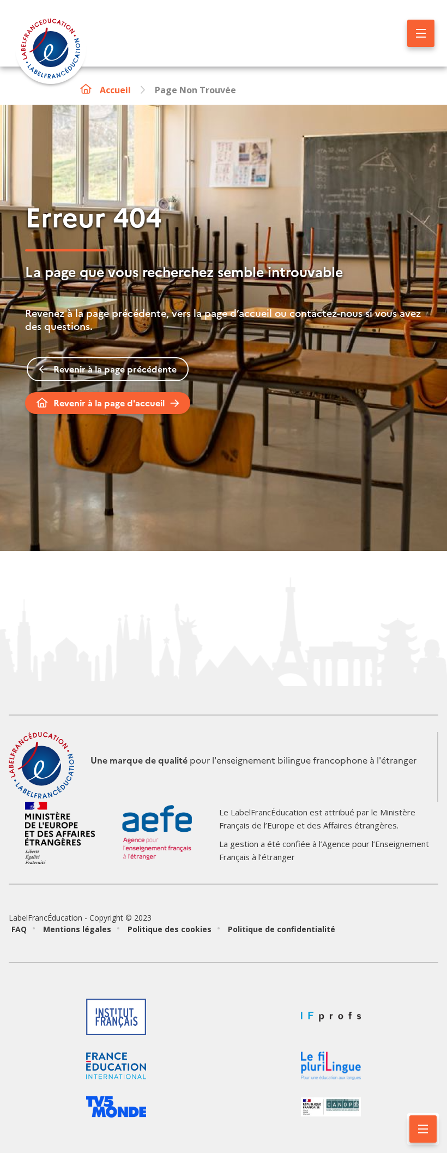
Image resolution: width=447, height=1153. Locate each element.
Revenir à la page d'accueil (109, 403)
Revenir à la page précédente (115, 369)
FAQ (19, 929)
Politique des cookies (170, 929)
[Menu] (420, 33)
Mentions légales (77, 929)
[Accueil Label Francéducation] (50, 50)
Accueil (115, 90)
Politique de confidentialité (281, 929)
